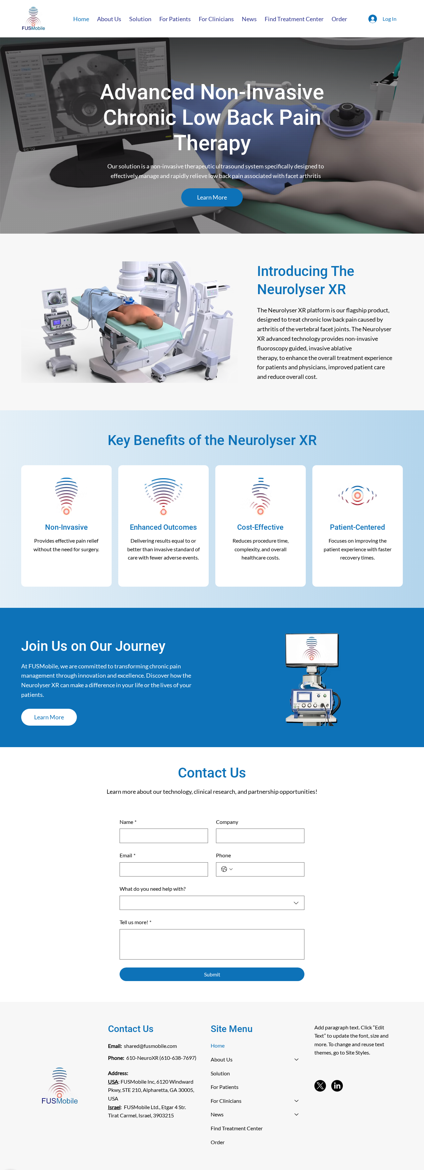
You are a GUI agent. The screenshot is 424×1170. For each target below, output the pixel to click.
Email (127, 855)
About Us (222, 1059)
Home (218, 1045)
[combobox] (212, 903)
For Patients (224, 1087)
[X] (320, 1086)
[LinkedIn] (337, 1086)
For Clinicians (226, 1101)
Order (218, 1142)
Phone (223, 855)
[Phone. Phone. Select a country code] (227, 869)
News (217, 1114)
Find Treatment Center (237, 1128)
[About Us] (297, 1059)
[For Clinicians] (297, 1101)
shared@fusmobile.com (150, 1046)
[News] (297, 1114)
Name (128, 822)
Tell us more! (135, 922)
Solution (220, 1073)
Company (227, 822)
